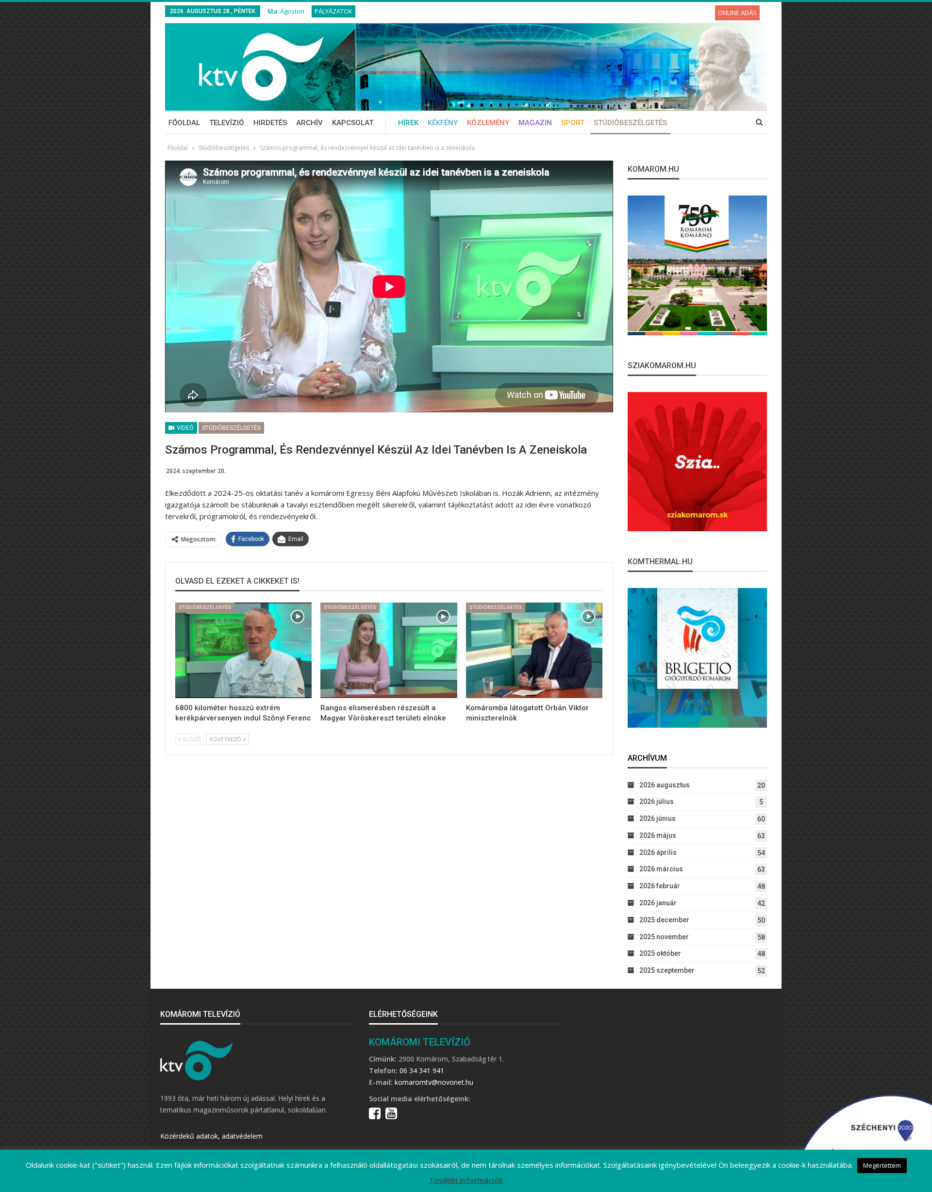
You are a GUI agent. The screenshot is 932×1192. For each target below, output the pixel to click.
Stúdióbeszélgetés (630, 122)
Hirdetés (270, 122)
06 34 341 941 (421, 1070)
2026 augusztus (664, 785)
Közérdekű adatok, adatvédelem (211, 1136)
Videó (184, 428)
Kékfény (443, 122)
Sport (572, 122)
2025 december (664, 920)
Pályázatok (333, 11)
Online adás (737, 12)
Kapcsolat (352, 122)
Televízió (226, 122)
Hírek (408, 122)
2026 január (658, 903)
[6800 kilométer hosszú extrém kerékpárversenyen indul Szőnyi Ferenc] (243, 650)
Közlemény (488, 122)
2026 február (659, 886)
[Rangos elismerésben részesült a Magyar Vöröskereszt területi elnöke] (388, 650)
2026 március (661, 869)
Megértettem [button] (882, 1165)
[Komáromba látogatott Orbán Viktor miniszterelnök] (534, 650)
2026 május (657, 835)
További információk (466, 1180)
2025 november (664, 937)
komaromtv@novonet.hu (434, 1082)
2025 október (660, 953)
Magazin (535, 122)
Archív (309, 122)
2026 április (658, 852)
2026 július (656, 801)
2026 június (657, 818)
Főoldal (184, 122)
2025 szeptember (667, 970)
